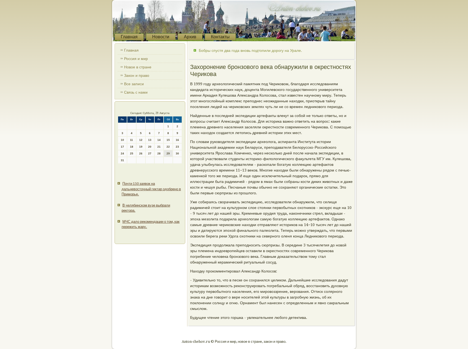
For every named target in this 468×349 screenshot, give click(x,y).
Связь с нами (136, 92)
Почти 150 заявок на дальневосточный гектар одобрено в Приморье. (151, 189)
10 (122, 139)
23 (177, 146)
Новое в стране (137, 67)
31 (122, 160)
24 (122, 153)
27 (149, 153)
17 (122, 146)
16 (177, 139)
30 (177, 153)
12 (140, 139)
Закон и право (136, 75)
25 (131, 153)
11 (131, 139)
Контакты (220, 36)
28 (159, 153)
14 (159, 139)
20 (149, 146)
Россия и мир (136, 58)
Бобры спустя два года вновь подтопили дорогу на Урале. (250, 50)
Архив (190, 36)
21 (159, 146)
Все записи (134, 84)
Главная (129, 36)
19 (140, 146)
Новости (160, 36)
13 (149, 139)
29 (168, 153)
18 (131, 146)
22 (168, 146)
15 (168, 139)
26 (140, 153)
